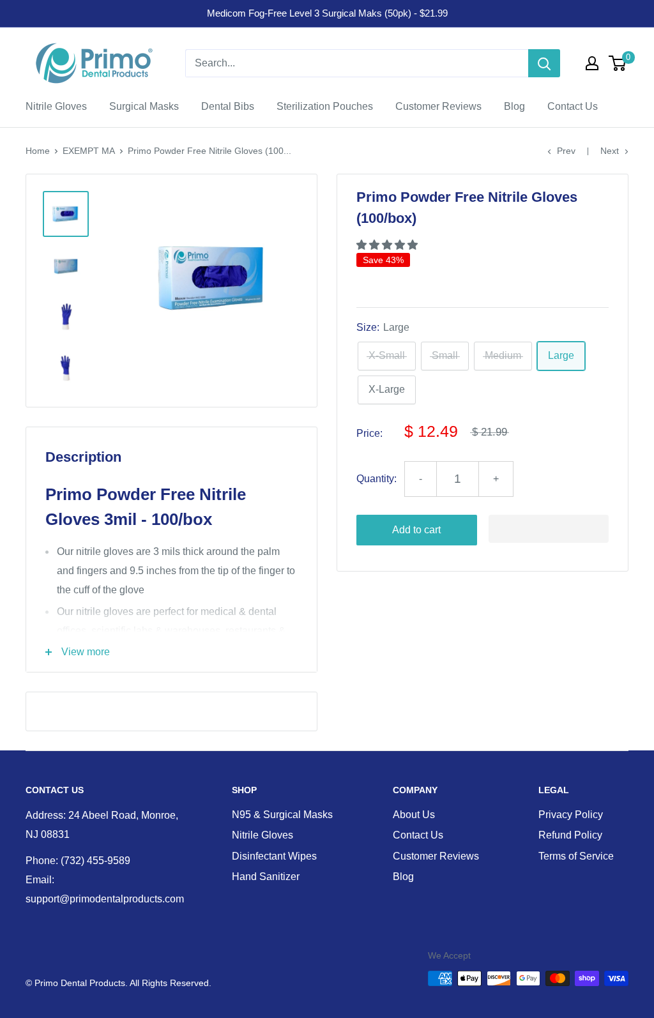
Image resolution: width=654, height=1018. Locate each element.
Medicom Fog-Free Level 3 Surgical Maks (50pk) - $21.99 (327, 13)
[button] (388, 244)
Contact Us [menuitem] (572, 106)
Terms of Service (576, 856)
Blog (403, 876)
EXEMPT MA (89, 151)
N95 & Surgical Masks (282, 814)
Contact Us (418, 835)
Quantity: (376, 478)
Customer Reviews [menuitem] (438, 106)
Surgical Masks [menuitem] (144, 106)
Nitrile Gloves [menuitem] (56, 106)
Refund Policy (570, 835)
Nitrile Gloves (262, 835)
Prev (566, 151)
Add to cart (416, 529)
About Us (414, 814)
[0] (618, 63)
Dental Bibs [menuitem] (227, 106)
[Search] (544, 63)
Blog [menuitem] (514, 106)
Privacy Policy (570, 814)
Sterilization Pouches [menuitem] (325, 106)
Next (609, 151)
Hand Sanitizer (266, 876)
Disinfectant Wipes (274, 856)
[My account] (592, 63)
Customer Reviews (436, 856)
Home (38, 151)
